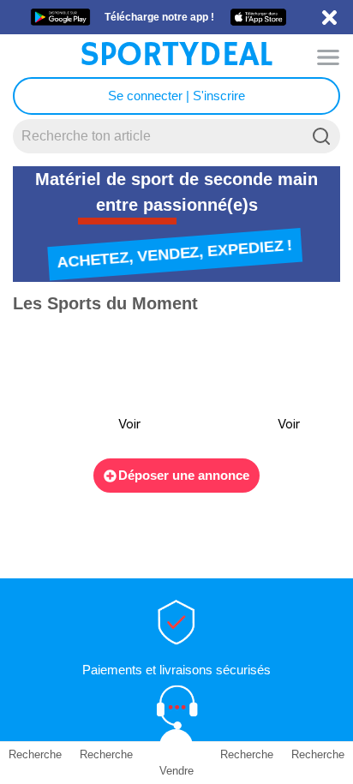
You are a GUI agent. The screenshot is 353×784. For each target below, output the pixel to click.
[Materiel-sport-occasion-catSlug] (84, 387)
